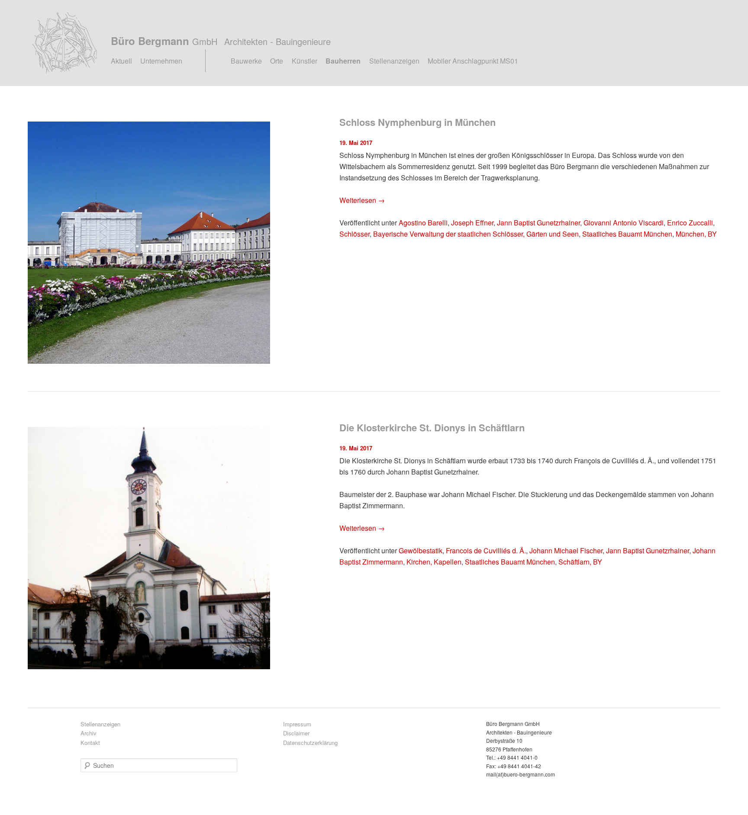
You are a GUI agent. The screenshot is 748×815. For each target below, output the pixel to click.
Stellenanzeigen (394, 61)
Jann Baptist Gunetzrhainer (538, 223)
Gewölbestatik (420, 550)
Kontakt (90, 742)
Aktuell (121, 61)
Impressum (297, 724)
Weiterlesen (362, 200)
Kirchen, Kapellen (433, 562)
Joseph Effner (472, 223)
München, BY (696, 234)
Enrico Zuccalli (690, 223)
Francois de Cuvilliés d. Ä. (486, 550)
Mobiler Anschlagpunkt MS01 (473, 61)
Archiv (89, 733)
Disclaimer (296, 733)
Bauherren (343, 61)
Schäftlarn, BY (580, 562)
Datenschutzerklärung (310, 742)
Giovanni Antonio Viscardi (624, 223)
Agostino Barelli (423, 223)
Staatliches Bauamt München (627, 234)
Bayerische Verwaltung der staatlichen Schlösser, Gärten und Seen (476, 234)
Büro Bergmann (221, 40)
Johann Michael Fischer (566, 550)
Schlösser (354, 234)
